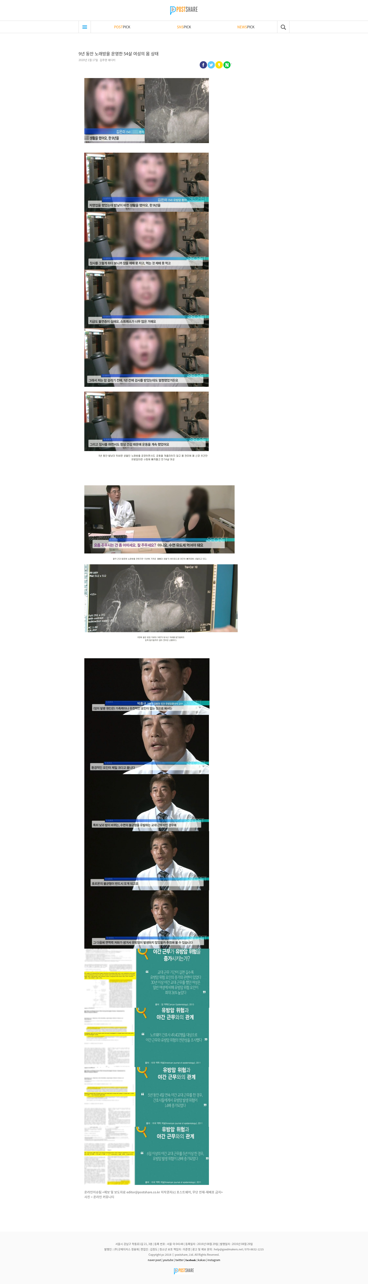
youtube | (169, 1260)
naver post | (155, 1260)
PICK (122, 26)
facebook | (191, 1260)
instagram (213, 1260)
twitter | (180, 1260)
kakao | (202, 1260)
